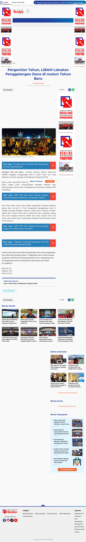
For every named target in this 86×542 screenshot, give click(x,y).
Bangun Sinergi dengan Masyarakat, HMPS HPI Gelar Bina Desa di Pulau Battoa (60, 2)
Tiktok (12, 523)
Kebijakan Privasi (79, 513)
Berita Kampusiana (53, 513)
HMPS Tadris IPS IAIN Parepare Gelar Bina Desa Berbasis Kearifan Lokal (62, 451)
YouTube (17, 523)
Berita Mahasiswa (9, 291)
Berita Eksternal (28, 513)
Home (6, 2)
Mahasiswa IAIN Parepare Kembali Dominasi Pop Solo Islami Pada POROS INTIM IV (74, 385)
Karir (76, 519)
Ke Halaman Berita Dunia (67, 406)
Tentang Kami (78, 524)
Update (50, 181)
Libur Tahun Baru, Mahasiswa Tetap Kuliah (20, 283)
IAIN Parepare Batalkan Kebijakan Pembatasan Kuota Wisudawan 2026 (61, 441)
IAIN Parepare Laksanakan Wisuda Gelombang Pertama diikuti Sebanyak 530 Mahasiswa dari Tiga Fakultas (61, 432)
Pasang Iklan (78, 521)
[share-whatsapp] (73, 89)
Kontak (76, 532)
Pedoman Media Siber (80, 529)
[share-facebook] (69, 89)
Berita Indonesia (59, 352)
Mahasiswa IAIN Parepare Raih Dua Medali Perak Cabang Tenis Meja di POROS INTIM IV (75, 367)
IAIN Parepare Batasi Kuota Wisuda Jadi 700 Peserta (61, 460)
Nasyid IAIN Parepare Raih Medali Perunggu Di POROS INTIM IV (58, 385)
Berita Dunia (57, 401)
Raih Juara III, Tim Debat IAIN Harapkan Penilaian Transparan (58, 367)
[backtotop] (43, 507)
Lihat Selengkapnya (67, 469)
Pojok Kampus (27, 516)
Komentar (9, 90)
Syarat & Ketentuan (80, 526)
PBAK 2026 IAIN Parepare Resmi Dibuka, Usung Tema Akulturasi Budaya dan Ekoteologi (62, 422)
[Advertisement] (46, 20)
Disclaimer (77, 516)
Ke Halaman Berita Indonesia (67, 393)
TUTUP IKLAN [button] (6, 4)
